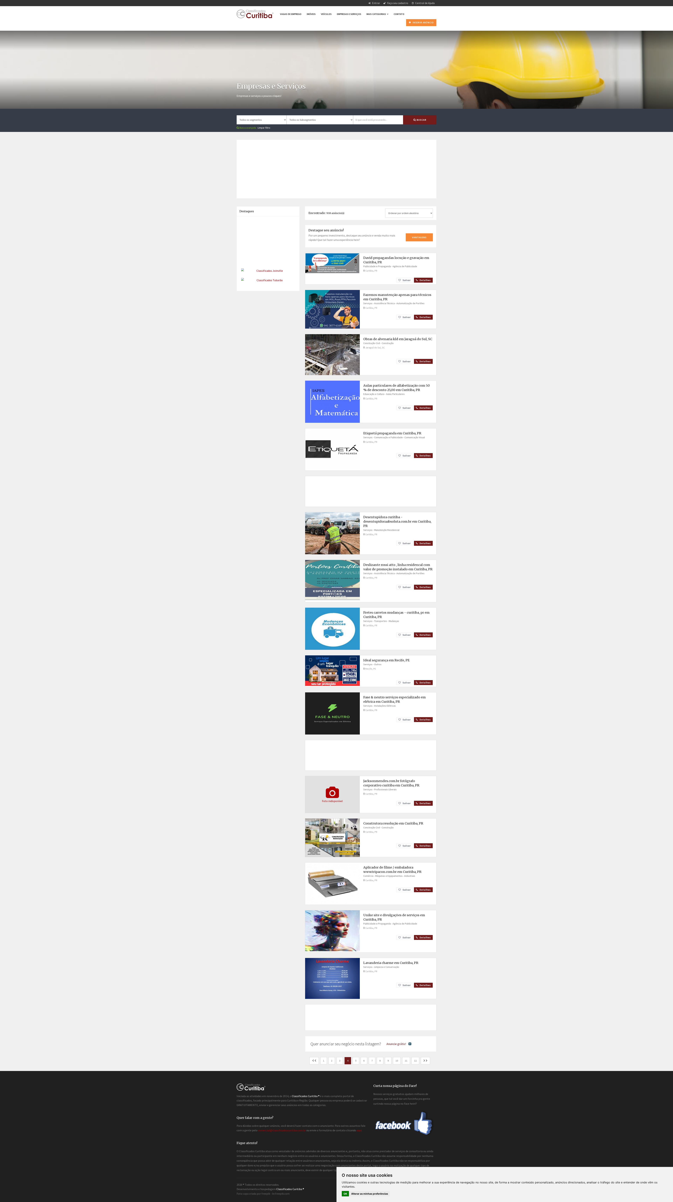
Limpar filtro (264, 127)
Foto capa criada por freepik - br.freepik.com (263, 1193)
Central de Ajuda (425, 3)
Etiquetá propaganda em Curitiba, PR (392, 433)
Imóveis (311, 14)
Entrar (376, 3)
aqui (359, 1130)
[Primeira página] (314, 1060)
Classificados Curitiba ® (290, 1189)
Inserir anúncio (423, 22)
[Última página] (425, 1060)
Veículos (326, 14)
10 (397, 1060)
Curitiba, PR (371, 270)
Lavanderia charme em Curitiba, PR (390, 963)
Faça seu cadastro (397, 3)
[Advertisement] (336, 164)
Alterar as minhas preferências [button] (369, 1193)
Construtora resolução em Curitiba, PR (393, 823)
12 (415, 1060)
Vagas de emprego (290, 14)
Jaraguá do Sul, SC (375, 347)
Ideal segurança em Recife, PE (386, 660)
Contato (399, 14)
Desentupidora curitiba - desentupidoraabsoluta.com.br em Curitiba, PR (397, 521)
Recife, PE (370, 668)
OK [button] (345, 1193)
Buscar (421, 119)
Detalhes (425, 280)
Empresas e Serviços (349, 14)
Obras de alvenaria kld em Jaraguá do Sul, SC (397, 339)
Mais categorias (376, 14)
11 (406, 1060)
